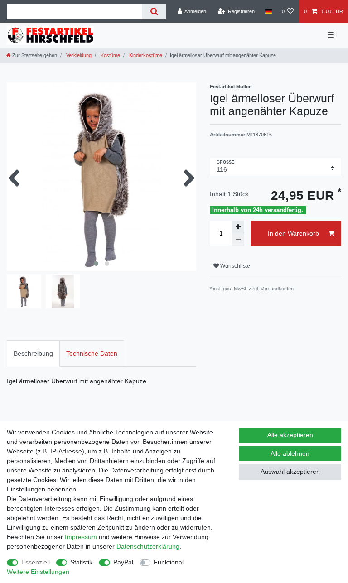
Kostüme (109, 55)
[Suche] (153, 11)
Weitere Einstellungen (38, 571)
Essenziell (35, 562)
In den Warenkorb (293, 233)
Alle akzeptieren (290, 434)
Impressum (81, 536)
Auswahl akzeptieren (290, 471)
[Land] (268, 11)
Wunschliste (234, 266)
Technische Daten (91, 353)
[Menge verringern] (238, 239)
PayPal (123, 562)
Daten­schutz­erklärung (147, 546)
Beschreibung (33, 353)
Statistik (81, 562)
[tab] (33, 353)
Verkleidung (78, 55)
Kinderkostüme (145, 55)
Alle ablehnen (290, 453)
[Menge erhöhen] (238, 227)
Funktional (169, 562)
